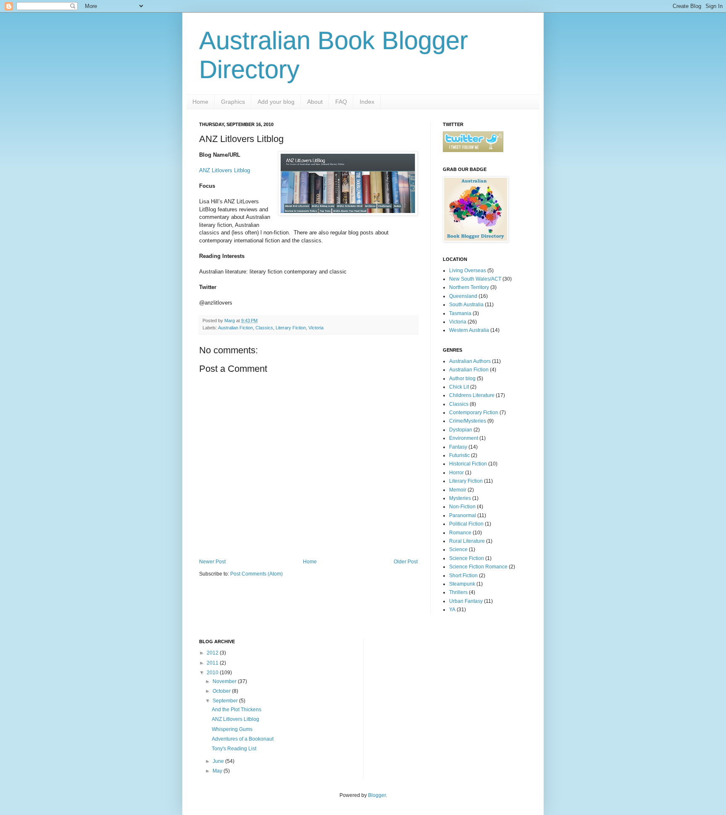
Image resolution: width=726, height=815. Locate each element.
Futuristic (459, 455)
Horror (456, 473)
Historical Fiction (468, 464)
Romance (460, 533)
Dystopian (460, 430)
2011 (213, 663)
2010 (213, 673)
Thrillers (458, 592)
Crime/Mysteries (467, 421)
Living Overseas (467, 270)
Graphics (233, 101)
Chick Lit (459, 387)
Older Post (406, 562)
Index (367, 101)
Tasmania (460, 313)
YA (452, 610)
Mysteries (460, 498)
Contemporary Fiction (473, 412)
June (219, 761)
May (218, 771)
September (226, 701)
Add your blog (276, 101)
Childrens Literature (472, 395)
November (225, 681)
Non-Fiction (462, 507)
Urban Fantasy (466, 601)
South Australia (466, 305)
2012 (213, 653)
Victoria (316, 327)
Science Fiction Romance (478, 567)
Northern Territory (469, 287)
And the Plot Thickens (236, 709)
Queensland (463, 296)
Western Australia (469, 330)
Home (200, 101)
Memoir (457, 490)
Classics (264, 327)
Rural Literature (467, 541)
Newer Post (212, 562)
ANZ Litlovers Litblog (224, 170)
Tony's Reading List (234, 749)
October (222, 691)
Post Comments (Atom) (256, 574)
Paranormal (462, 515)
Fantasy (458, 447)
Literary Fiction (291, 327)
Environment (463, 438)
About (315, 101)
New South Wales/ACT (475, 279)
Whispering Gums (232, 729)
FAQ (341, 101)
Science (458, 549)
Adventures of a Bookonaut (243, 739)
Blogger (377, 795)
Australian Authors (470, 361)
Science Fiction (466, 558)
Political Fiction (466, 524)
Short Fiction (463, 575)
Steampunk (462, 584)
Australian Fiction (235, 327)
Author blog (462, 378)
